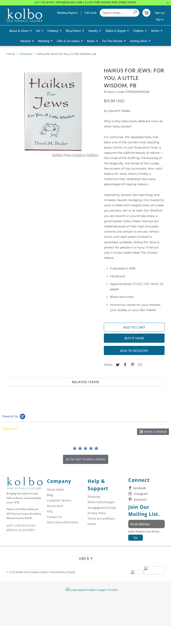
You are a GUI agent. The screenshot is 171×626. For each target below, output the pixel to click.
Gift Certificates (21, 526)
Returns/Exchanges (101, 502)
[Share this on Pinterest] (131, 365)
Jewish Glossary (20, 530)
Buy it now (134, 338)
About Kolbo (55, 489)
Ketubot (27, 40)
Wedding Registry (67, 12)
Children (140, 30)
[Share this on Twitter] (117, 365)
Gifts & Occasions (70, 40)
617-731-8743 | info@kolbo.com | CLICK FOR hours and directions (85, 2)
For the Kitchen (114, 40)
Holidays (54, 30)
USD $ (86, 558)
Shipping (94, 497)
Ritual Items (75, 30)
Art (39, 30)
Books (92, 40)
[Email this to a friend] (139, 365)
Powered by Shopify (62, 572)
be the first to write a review (85, 459)
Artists (156, 30)
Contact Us (54, 517)
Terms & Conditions (101, 518)
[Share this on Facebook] (124, 365)
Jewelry (94, 30)
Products (26, 53)
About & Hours (20, 30)
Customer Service (59, 500)
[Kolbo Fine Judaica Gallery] (24, 15)
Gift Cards (90, 12)
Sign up (159, 12)
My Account (55, 506)
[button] (153, 431)
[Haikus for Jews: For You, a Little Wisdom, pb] (53, 111)
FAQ (50, 511)
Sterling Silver (140, 40)
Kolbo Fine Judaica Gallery (32, 572)
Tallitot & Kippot (117, 30)
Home (10, 53)
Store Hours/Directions (63, 522)
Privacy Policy (97, 513)
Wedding (45, 40)
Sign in (160, 19)
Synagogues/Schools (102, 508)
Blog (50, 495)
